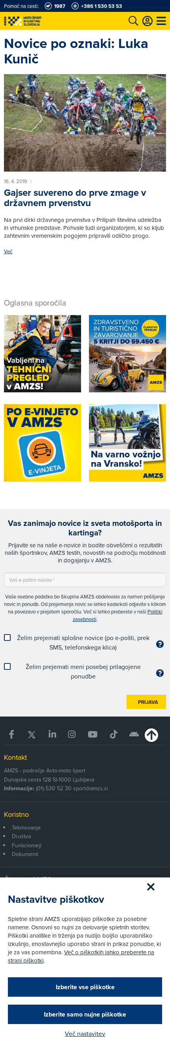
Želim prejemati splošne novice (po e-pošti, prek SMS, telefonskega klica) (83, 642)
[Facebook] (12, 734)
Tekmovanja (26, 827)
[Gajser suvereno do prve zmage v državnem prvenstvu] (85, 123)
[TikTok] (113, 734)
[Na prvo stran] (39, 21)
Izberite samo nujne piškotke (85, 1014)
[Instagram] (72, 734)
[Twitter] (32, 734)
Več (8, 251)
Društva (21, 836)
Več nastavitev (85, 1033)
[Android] (134, 734)
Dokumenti (25, 854)
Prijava (148, 702)
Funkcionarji (27, 845)
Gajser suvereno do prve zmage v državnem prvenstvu (75, 197)
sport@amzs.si (90, 788)
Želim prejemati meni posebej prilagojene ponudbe (83, 671)
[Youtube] (93, 734)
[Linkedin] (52, 734)
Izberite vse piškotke (85, 987)
